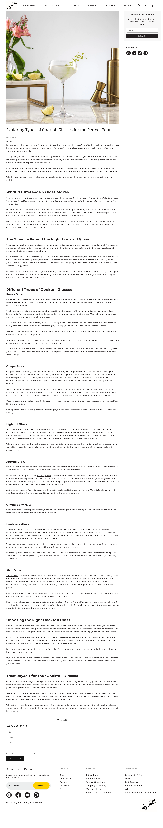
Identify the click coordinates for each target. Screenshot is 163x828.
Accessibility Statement (98, 793)
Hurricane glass (40, 529)
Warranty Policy (94, 789)
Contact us (65, 779)
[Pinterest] (145, 53)
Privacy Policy (93, 779)
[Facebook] (128, 53)
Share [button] (11, 141)
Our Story (65, 786)
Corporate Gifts (133, 775)
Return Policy (93, 775)
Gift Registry (131, 782)
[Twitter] (140, 53)
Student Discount (134, 786)
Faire (127, 779)
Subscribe (142, 36)
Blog (62, 775)
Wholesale (130, 789)
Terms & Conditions (96, 782)
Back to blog (64, 720)
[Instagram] (134, 53)
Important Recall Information (141, 793)
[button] (51, 5)
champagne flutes (31, 510)
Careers (64, 782)
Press (62, 789)
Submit (40, 785)
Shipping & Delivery (96, 786)
